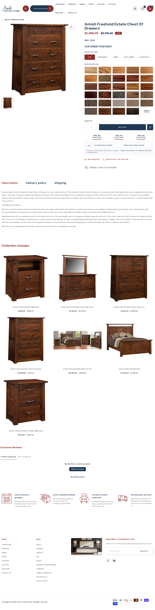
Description (10, 183)
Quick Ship (6, 569)
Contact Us (6, 573)
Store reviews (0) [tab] (24, 457)
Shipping (60, 183)
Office (4, 557)
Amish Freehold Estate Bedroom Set (77, 369)
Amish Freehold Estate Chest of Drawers (26, 369)
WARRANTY (40, 569)
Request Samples (147, 111)
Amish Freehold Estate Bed (129, 369)
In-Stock (5, 565)
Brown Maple (102, 57)
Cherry (115, 57)
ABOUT (38, 545)
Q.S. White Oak (144, 57)
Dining (4, 553)
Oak (89, 57)
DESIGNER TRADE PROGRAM (46, 565)
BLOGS (38, 561)
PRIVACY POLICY (42, 581)
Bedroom (5, 549)
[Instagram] (114, 560)
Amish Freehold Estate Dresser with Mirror (77, 307)
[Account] (135, 8)
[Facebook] (108, 560)
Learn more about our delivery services (135, 150)
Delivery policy (36, 183)
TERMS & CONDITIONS (44, 573)
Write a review (77, 469)
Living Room (6, 545)
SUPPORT (39, 553)
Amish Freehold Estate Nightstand (26, 307)
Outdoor (5, 561)
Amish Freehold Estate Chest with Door (129, 307)
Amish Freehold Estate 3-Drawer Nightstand (26, 431)
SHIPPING (39, 549)
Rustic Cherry (129, 57)
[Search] (50, 9)
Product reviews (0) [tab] (8, 457)
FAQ (37, 557)
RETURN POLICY (41, 577)
